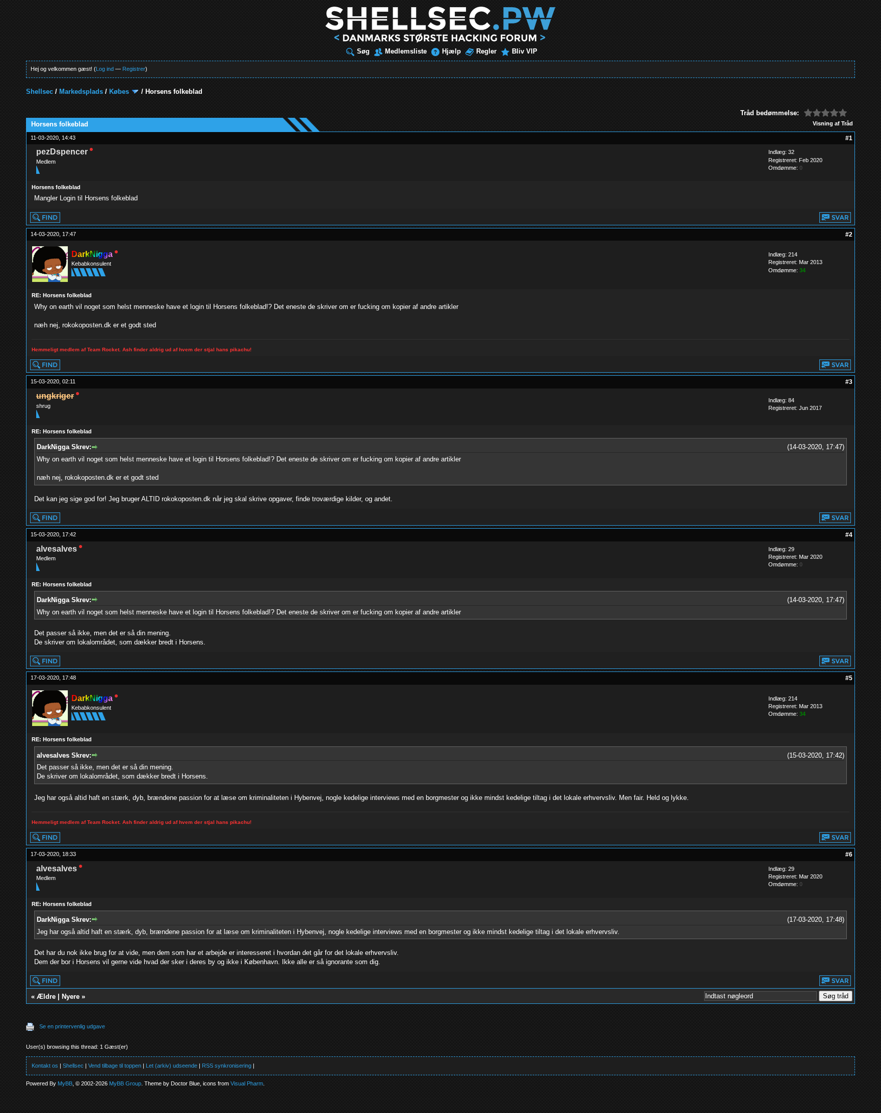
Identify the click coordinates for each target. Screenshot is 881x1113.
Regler (486, 51)
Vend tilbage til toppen (114, 1066)
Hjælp (451, 51)
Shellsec (39, 91)
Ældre (46, 996)
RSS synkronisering (226, 1066)
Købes (119, 91)
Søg (363, 51)
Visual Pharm (246, 1083)
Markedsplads (81, 91)
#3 (848, 381)
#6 (848, 854)
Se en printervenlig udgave (72, 1026)
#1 (848, 138)
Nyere (71, 996)
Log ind (105, 69)
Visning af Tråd (833, 123)
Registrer (133, 69)
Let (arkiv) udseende (171, 1066)
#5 (848, 678)
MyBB (65, 1083)
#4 (848, 534)
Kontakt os (45, 1066)
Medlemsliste (406, 51)
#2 (848, 234)
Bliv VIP (524, 51)
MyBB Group (125, 1083)
